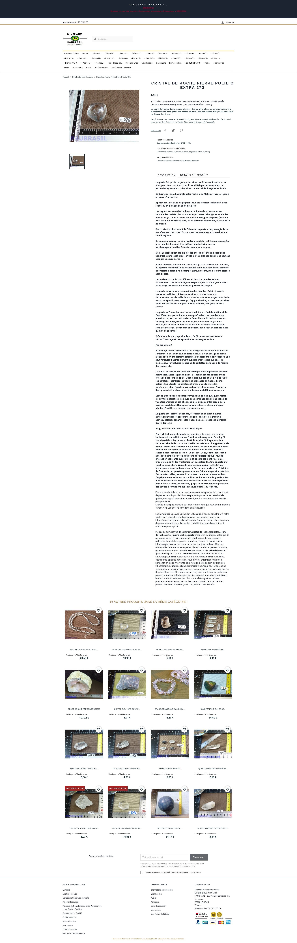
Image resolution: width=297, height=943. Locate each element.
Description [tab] (166, 175)
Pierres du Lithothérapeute (74, 933)
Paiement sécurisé (70, 902)
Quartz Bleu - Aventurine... (127, 709)
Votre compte (159, 884)
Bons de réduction (158, 906)
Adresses (155, 902)
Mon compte (68, 925)
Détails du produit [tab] (194, 175)
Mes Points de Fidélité (160, 914)
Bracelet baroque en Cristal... (170, 709)
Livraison (66, 890)
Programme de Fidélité (72, 913)
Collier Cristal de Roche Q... (84, 649)
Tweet (173, 130)
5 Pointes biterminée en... (213, 649)
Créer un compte (70, 929)
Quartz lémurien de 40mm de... (212, 769)
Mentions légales (70, 894)
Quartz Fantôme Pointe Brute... (213, 828)
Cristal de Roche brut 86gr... (84, 828)
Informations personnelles (162, 890)
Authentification (69, 921)
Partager (165, 130)
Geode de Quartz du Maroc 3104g (84, 709)
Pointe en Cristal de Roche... (84, 769)
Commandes (156, 894)
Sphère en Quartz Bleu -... (169, 828)
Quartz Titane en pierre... (212, 709)
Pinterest (181, 130)
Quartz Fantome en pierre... (169, 649)
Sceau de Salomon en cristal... (127, 649)
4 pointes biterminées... (170, 769)
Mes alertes (156, 910)
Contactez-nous (69, 917)
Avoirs (153, 898)
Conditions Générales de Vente (76, 898)
